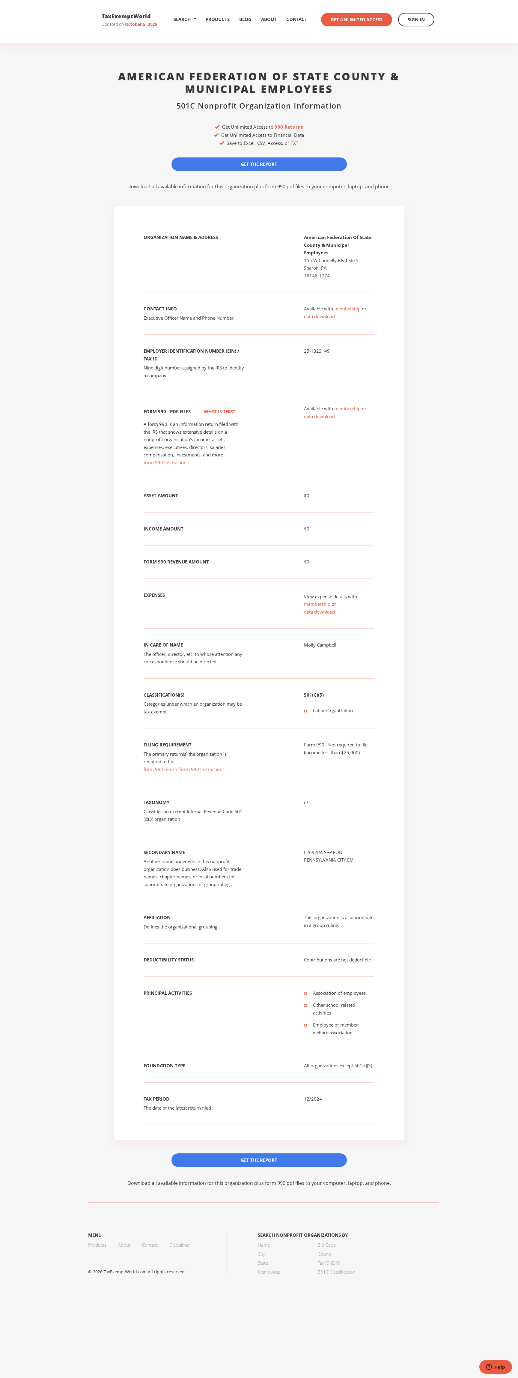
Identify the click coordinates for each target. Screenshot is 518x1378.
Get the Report (259, 164)
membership (347, 309)
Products (218, 19)
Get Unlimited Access (357, 19)
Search (182, 19)
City (261, 1254)
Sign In (416, 19)
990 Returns (289, 127)
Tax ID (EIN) (329, 1263)
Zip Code (327, 1245)
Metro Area (269, 1272)
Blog (245, 19)
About (269, 19)
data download (319, 316)
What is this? (219, 411)
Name (264, 1245)
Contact (296, 19)
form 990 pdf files (284, 186)
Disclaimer (179, 1245)
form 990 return (160, 769)
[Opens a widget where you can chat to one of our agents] (495, 1367)
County (325, 1254)
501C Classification (337, 1272)
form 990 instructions (166, 462)
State (263, 1263)
